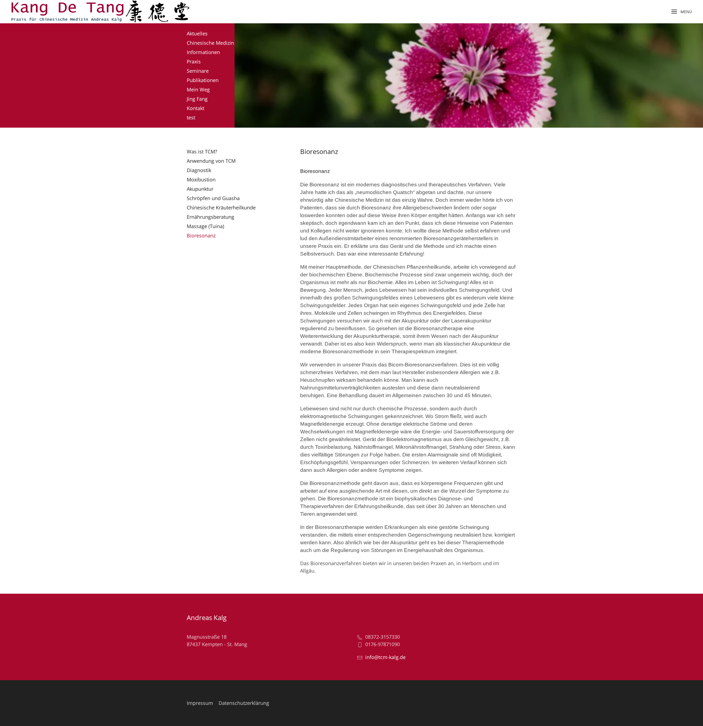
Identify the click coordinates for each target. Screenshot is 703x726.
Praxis (194, 61)
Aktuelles (197, 33)
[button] (681, 12)
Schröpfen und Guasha (213, 198)
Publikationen (203, 80)
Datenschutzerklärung (244, 703)
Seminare (198, 71)
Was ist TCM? (202, 151)
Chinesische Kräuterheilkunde (221, 207)
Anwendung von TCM (211, 161)
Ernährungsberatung (210, 217)
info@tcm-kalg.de (385, 657)
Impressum (200, 703)
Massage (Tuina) (205, 226)
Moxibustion (201, 179)
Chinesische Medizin (210, 43)
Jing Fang (197, 99)
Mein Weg (198, 89)
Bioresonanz (201, 235)
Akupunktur (200, 189)
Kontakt (195, 108)
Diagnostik (199, 170)
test (191, 117)
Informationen (203, 52)
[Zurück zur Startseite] (100, 11)
